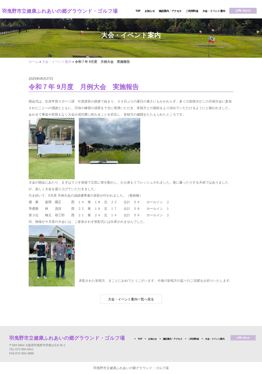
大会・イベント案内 (213, 10)
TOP (138, 10)
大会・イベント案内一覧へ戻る (131, 299)
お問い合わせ (243, 10)
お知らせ (150, 10)
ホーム (33, 61)
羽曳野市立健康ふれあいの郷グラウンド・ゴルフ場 (60, 11)
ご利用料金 (192, 10)
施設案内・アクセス (170, 10)
